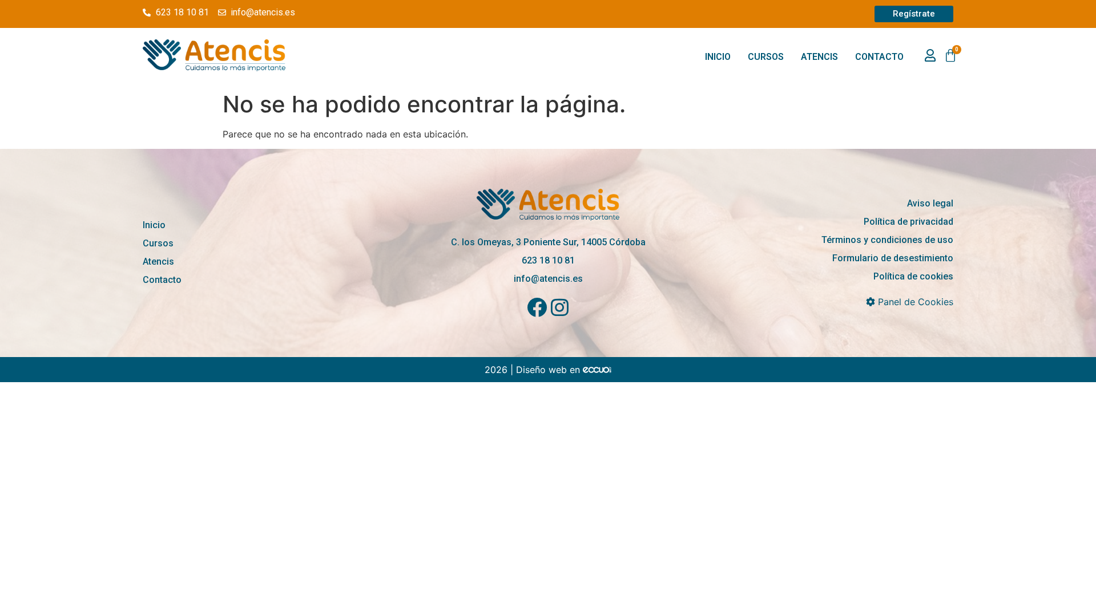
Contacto (879, 56)
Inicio (718, 56)
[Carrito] (950, 56)
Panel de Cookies (914, 301)
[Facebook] (537, 307)
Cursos (766, 56)
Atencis (819, 56)
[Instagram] (560, 307)
